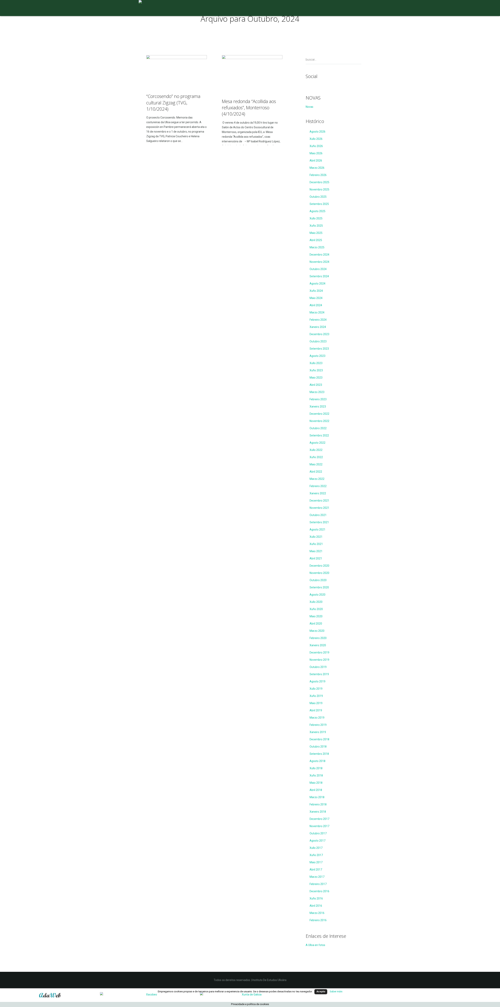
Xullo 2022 (316, 449)
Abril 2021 (316, 558)
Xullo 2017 (316, 847)
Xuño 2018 (316, 775)
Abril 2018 (316, 790)
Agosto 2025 (317, 211)
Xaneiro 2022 (318, 493)
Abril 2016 (316, 905)
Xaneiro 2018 (318, 811)
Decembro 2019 (319, 652)
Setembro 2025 (319, 204)
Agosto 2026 (317, 131)
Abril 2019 (316, 710)
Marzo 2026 (317, 167)
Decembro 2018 (319, 739)
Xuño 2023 (316, 370)
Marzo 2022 (317, 478)
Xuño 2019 (316, 695)
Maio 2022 (316, 464)
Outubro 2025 (318, 196)
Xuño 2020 (316, 609)
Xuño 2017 (316, 855)
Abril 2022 (316, 471)
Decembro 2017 (319, 818)
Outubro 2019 (318, 667)
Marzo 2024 (317, 312)
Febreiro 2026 (318, 175)
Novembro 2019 (319, 659)
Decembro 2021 (319, 500)
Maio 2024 (316, 298)
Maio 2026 (316, 153)
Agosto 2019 (317, 681)
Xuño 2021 (316, 544)
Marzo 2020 (317, 630)
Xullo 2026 (316, 138)
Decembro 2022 (319, 413)
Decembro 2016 (319, 891)
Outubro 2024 (318, 269)
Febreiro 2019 (318, 724)
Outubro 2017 (318, 833)
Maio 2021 (316, 551)
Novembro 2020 (319, 572)
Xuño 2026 (316, 146)
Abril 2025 (316, 240)
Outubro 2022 (318, 428)
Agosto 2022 (317, 442)
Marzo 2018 (317, 797)
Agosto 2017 (317, 840)
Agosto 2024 (317, 283)
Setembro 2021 (319, 522)
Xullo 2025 (316, 218)
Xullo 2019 (316, 688)
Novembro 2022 (319, 421)
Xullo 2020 (316, 601)
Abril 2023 (316, 384)
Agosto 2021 (317, 529)
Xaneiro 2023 (318, 406)
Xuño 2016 (316, 898)
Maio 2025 (316, 232)
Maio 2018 (316, 782)
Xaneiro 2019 (318, 732)
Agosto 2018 (317, 761)
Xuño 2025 (316, 225)
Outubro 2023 (318, 341)
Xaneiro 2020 (318, 645)
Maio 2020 (316, 616)
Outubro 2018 (318, 746)
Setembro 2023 (319, 348)
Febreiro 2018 (318, 804)
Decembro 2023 (319, 334)
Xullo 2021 (316, 536)
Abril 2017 (316, 869)
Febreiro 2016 (318, 920)
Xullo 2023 (316, 363)
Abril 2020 (316, 623)
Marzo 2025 (317, 247)
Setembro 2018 (319, 753)
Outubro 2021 (318, 515)
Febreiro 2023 (318, 399)
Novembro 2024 (319, 261)
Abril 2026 (316, 160)
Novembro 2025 (319, 189)
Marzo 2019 (317, 717)
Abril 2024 (316, 305)
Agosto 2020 (317, 594)
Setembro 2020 (319, 587)
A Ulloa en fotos (315, 945)
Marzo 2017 (317, 876)
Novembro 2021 (319, 507)
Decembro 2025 (319, 182)
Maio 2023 (316, 377)
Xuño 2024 (316, 290)
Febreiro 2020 (318, 638)
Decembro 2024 (319, 254)
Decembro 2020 (319, 565)
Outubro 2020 (318, 580)
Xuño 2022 (316, 457)
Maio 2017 (316, 862)
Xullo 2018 (316, 768)
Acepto (320, 991)
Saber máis (336, 991)
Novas (309, 106)
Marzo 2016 (317, 913)
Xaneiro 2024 (318, 326)
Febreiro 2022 (318, 486)
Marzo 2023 (317, 392)
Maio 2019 (316, 703)
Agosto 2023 (317, 355)
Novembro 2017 (319, 826)
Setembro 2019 (319, 674)
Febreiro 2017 (318, 884)
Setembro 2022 (319, 435)
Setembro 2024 (319, 276)
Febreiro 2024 (318, 319)
